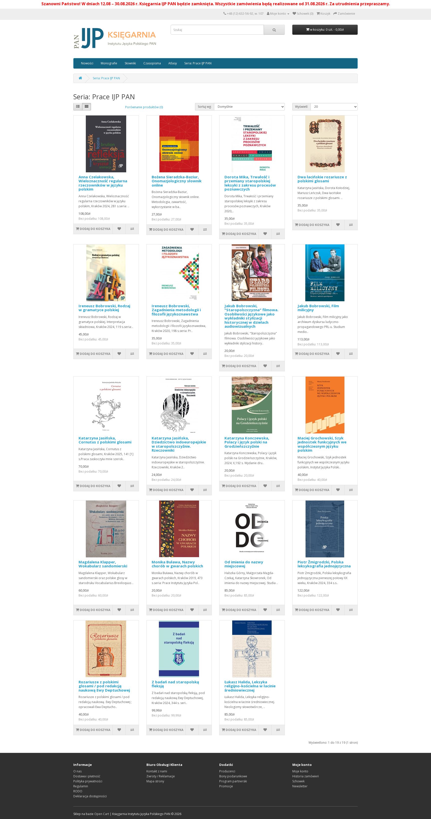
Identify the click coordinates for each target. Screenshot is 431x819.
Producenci (227, 771)
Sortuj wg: (205, 106)
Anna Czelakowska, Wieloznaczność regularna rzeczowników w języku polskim (103, 183)
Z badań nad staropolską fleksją (175, 684)
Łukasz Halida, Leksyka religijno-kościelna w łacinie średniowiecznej (250, 686)
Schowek (298, 781)
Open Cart (101, 814)
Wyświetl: (301, 106)
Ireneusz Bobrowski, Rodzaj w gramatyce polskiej (104, 307)
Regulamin (80, 786)
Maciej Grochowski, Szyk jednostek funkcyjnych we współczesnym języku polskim (322, 444)
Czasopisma (152, 63)
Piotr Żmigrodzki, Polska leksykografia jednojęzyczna (324, 564)
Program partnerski (233, 781)
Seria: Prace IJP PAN (198, 63)
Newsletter (300, 786)
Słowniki (130, 63)
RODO (77, 791)
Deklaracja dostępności (90, 796)
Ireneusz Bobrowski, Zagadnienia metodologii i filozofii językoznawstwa (176, 309)
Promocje (226, 786)
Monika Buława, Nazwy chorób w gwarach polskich (177, 564)
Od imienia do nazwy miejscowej (243, 564)
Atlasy (172, 63)
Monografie (109, 63)
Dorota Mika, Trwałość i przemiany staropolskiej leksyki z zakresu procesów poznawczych (250, 183)
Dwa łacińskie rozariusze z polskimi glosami (322, 179)
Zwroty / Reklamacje (160, 776)
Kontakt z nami (156, 771)
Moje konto (300, 771)
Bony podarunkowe (233, 776)
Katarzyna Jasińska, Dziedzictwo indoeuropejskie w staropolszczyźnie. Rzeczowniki (179, 444)
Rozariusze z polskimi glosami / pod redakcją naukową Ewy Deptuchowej (104, 686)
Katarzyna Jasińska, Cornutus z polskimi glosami (105, 440)
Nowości (87, 63)
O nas (77, 771)
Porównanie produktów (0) (144, 107)
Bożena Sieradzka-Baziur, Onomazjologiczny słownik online (177, 181)
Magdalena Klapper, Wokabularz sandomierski (103, 564)
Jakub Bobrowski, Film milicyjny (318, 307)
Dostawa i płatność (86, 776)
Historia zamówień (305, 776)
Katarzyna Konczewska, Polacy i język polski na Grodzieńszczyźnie (246, 442)
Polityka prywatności (87, 781)
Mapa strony (155, 781)
